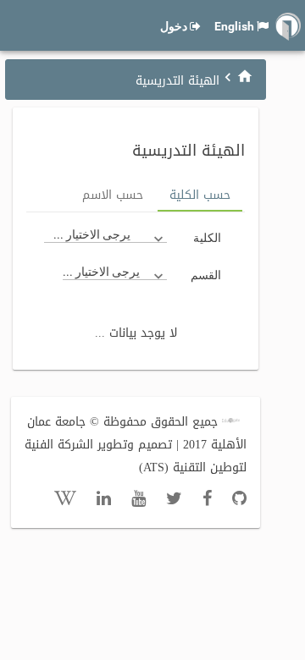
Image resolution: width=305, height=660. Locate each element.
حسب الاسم (112, 195)
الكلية (207, 238)
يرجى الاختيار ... (91, 234)
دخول (174, 26)
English (234, 26)
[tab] (200, 196)
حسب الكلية (199, 195)
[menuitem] (244, 76)
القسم (206, 275)
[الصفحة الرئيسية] (244, 76)
